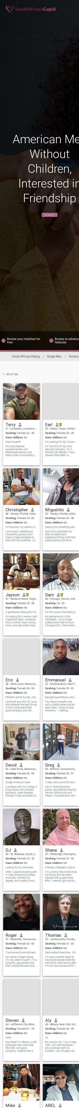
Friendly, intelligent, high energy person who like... (61, 867)
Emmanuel (55, 679)
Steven (12, 1020)
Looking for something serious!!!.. (61, 527)
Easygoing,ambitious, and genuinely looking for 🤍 (61, 697)
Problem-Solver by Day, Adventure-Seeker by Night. (21, 697)
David (11, 765)
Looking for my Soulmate (19, 867)
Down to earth (13, 441)
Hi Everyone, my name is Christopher (21, 527)
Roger (11, 935)
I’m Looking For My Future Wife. (61, 441)
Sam (49, 594)
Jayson (12, 594)
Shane (51, 850)
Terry (10, 424)
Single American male (17, 782)
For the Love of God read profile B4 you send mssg (61, 612)
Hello (8, 1037)
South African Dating (26, 356)
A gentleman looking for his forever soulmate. (21, 612)
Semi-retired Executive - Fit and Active (61, 952)
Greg (49, 765)
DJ (8, 850)
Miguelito (54, 509)
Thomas (53, 935)
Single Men (54, 356)
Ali (46, 1037)
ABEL (50, 1105)
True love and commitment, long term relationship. (21, 952)
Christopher (16, 509)
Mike (10, 1105)
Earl (49, 424)
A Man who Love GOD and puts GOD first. (61, 782)
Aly (48, 1020)
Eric (9, 679)
